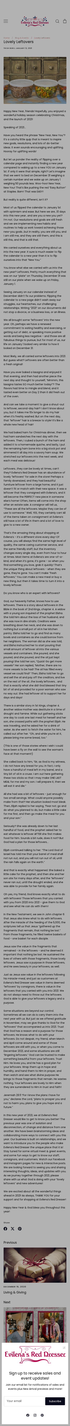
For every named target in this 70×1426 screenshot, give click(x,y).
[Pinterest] (42, 1415)
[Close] (64, 1347)
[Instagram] (35, 1415)
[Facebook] (27, 1415)
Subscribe (55, 1401)
